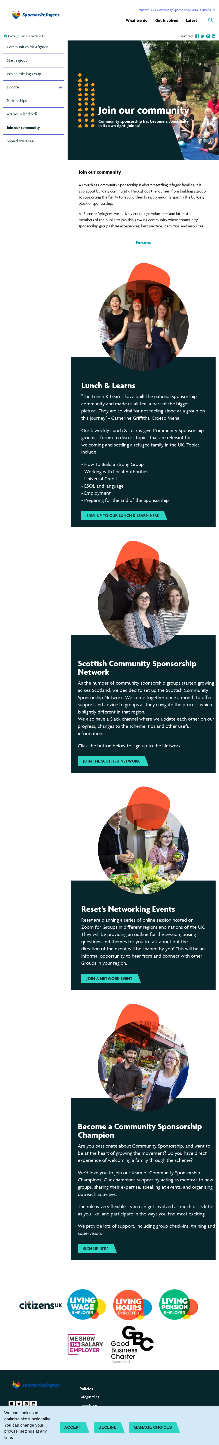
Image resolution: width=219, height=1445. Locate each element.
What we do (137, 20)
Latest (191, 20)
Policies (86, 1388)
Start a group (17, 60)
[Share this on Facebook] (197, 35)
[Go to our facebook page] (12, 1404)
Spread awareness (21, 141)
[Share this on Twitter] (202, 35)
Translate (143, 10)
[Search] (211, 20)
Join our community (33, 35)
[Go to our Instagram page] (26, 1404)
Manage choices (153, 1427)
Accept (72, 1427)
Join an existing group (24, 74)
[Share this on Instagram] (208, 35)
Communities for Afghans (27, 47)
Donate (13, 87)
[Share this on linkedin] (214, 35)
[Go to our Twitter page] (19, 1404)
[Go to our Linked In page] (33, 1404)
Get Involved (166, 20)
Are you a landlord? (22, 114)
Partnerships (17, 100)
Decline (107, 1427)
